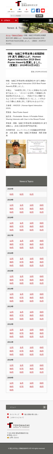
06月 (32, 209)
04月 (12, 212)
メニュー (24, 21)
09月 (42, 205)
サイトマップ (14, 414)
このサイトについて (17, 417)
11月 (21, 205)
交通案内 (19, 11)
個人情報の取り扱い (31, 414)
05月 (42, 209)
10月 (32, 205)
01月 (32, 194)
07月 (22, 209)
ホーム (8, 35)
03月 (12, 194)
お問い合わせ (11, 11)
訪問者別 (5, 21)
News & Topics (17, 35)
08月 (12, 209)
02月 (22, 194)
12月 (12, 205)
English (26, 11)
